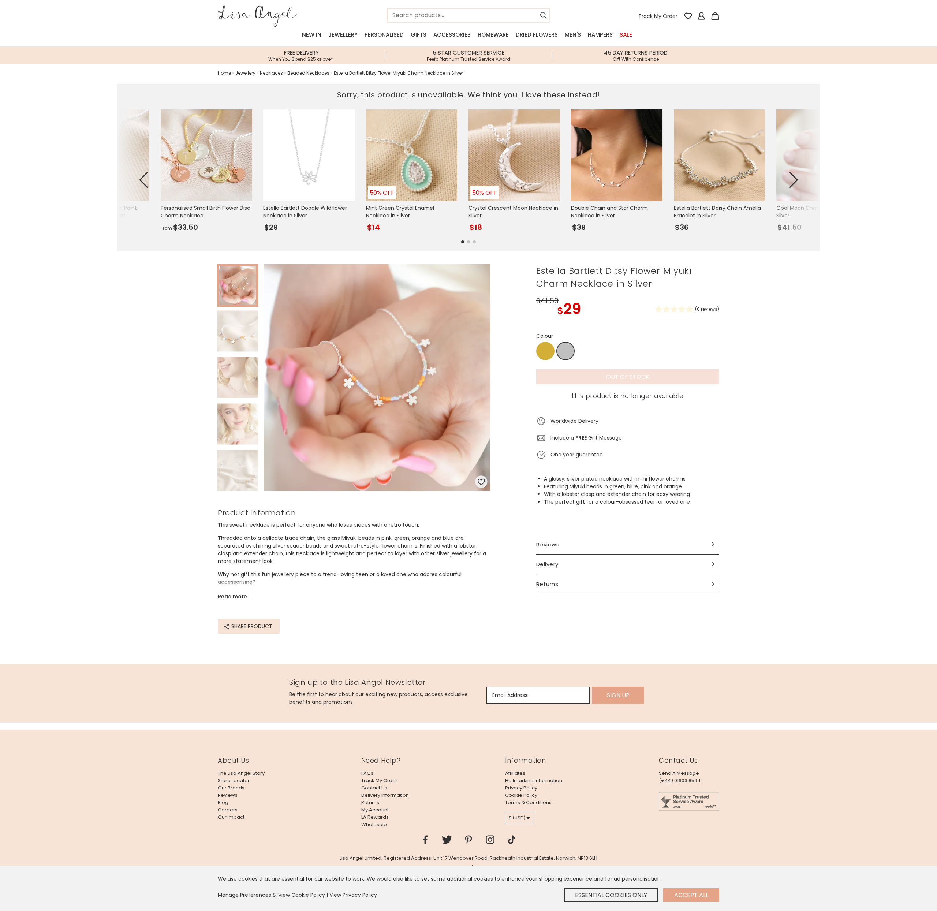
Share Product (251, 626)
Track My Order (657, 16)
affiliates (515, 773)
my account (375, 809)
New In (311, 34)
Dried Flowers (537, 34)
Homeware (493, 34)
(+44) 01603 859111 (680, 780)
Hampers (600, 34)
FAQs (367, 773)
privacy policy (521, 787)
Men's (573, 34)
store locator (234, 780)
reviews (228, 795)
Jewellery (343, 34)
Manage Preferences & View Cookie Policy (271, 895)
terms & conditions (528, 802)
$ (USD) (517, 818)
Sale (626, 34)
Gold (545, 351)
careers (228, 809)
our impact (231, 817)
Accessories (452, 34)
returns (370, 802)
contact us (374, 787)
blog (223, 802)
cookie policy (521, 795)
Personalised (384, 34)
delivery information (385, 795)
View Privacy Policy (353, 895)
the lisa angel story (241, 773)
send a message (679, 773)
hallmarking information (533, 780)
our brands (231, 787)
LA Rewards (375, 817)
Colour (544, 336)
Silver (565, 351)
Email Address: (510, 695)
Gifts (418, 34)
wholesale (374, 824)
